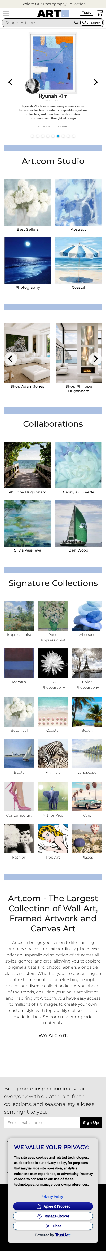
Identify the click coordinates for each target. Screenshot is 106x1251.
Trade (86, 12)
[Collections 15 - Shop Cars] (87, 796)
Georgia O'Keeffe (78, 492)
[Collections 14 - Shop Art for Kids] (53, 796)
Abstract (78, 229)
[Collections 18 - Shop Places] (87, 838)
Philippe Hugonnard (27, 492)
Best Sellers (28, 229)
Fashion (19, 857)
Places (87, 857)
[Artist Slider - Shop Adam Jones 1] (27, 353)
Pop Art (53, 857)
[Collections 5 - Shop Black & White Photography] (53, 663)
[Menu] (6, 13)
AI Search (94, 22)
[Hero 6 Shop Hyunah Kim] (53, 81)
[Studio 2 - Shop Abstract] (78, 202)
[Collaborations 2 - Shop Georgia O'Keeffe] (78, 465)
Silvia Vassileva (27, 550)
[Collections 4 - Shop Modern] (19, 663)
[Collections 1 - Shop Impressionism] (19, 616)
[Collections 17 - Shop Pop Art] (53, 838)
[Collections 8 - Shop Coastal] (53, 712)
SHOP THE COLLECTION (53, 127)
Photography (27, 287)
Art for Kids (53, 815)
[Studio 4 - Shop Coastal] (78, 260)
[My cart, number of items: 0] (100, 12)
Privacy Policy (52, 1196)
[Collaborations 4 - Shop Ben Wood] (78, 523)
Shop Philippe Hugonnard (79, 388)
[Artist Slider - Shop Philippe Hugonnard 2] (79, 353)
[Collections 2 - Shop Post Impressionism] (53, 616)
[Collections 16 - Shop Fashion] (19, 838)
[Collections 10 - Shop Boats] (19, 753)
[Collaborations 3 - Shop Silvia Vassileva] (27, 523)
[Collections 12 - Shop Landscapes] (87, 753)
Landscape (86, 772)
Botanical (19, 730)
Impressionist (19, 634)
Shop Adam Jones (27, 386)
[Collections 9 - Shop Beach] (87, 712)
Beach (87, 730)
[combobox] (37, 23)
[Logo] (53, 13)
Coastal (78, 287)
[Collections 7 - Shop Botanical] (19, 712)
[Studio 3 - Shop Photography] (27, 260)
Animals (53, 772)
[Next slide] (95, 82)
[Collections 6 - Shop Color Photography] (87, 663)
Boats (19, 772)
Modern (19, 682)
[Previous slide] (10, 82)
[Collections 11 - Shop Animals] (53, 753)
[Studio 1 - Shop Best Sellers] (27, 202)
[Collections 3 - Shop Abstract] (87, 616)
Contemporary (19, 815)
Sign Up (91, 1122)
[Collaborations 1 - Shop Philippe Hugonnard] (27, 465)
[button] (53, 4)
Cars (87, 815)
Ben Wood (79, 550)
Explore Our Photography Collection (53, 4)
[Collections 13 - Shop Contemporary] (19, 796)
